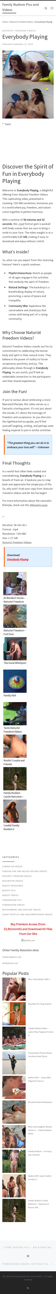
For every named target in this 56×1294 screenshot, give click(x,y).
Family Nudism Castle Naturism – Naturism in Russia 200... (38, 1204)
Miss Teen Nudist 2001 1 (39, 979)
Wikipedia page (38, 505)
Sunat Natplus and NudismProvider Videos (27, 914)
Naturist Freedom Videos (21, 21)
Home (5, 21)
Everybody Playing (17, 559)
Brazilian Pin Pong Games (39, 1003)
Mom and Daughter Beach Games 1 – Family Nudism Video (40, 1130)
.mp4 (21, 224)
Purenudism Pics (12, 900)
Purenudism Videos (13, 904)
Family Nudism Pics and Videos (26, 1276)
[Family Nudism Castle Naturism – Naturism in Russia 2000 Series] (14, 1210)
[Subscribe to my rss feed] (28, 1288)
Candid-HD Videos (12, 866)
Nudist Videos (10, 895)
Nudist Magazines (12, 885)
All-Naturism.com (10, 963)
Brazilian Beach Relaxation (40, 1102)
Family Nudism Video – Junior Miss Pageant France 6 (41, 1031)
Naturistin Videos (12, 880)
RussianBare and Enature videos (21, 909)
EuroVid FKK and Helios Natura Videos (24, 871)
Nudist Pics (9, 890)
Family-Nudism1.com (11, 957)
